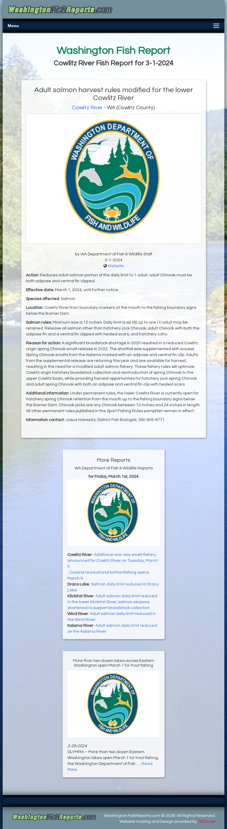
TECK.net (206, 822)
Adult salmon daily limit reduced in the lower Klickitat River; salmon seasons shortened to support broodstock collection (112, 602)
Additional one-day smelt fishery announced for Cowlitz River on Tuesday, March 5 (112, 561)
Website (116, 266)
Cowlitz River (87, 107)
